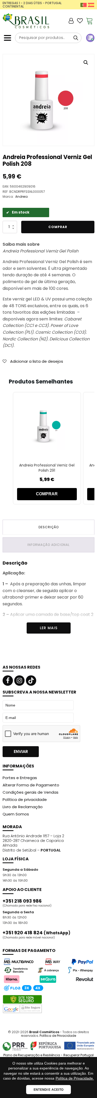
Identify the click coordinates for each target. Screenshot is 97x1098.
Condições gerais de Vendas (30, 792)
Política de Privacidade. (75, 1078)
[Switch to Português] (83, 5)
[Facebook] (8, 680)
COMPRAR (47, 494)
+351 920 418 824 (36, 933)
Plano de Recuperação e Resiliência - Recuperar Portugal (48, 1055)
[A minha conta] (71, 21)
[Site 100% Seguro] (22, 1004)
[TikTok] (31, 680)
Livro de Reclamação (23, 806)
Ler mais (48, 627)
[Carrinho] (89, 21)
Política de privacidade (25, 799)
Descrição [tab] (49, 527)
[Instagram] (19, 680)
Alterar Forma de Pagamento (31, 785)
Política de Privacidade (58, 1035)
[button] (86, 62)
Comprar (57, 227)
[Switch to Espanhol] (91, 5)
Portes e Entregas (20, 777)
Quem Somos (16, 814)
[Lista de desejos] (80, 21)
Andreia (21, 196)
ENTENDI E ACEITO (48, 1090)
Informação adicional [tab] (48, 545)
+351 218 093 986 (22, 901)
